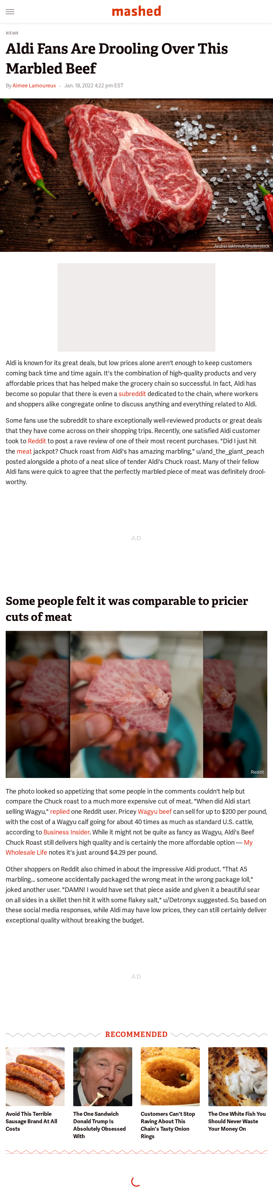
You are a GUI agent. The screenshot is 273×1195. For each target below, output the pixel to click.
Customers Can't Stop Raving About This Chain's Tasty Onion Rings (168, 1125)
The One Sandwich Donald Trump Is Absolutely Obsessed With (99, 1125)
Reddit (37, 441)
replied (60, 811)
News (12, 33)
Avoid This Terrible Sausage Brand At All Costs (31, 1121)
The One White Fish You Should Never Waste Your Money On (237, 1121)
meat (24, 451)
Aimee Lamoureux (34, 85)
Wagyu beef (155, 811)
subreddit (132, 394)
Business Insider (66, 832)
